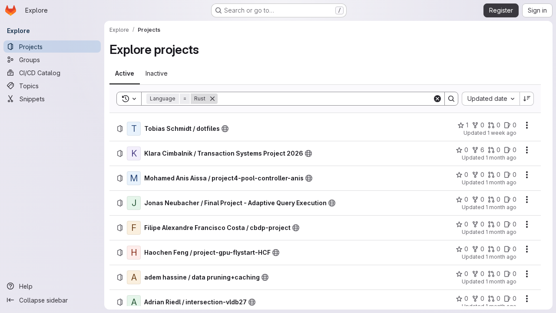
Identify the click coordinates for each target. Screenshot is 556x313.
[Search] (451, 99)
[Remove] (212, 98)
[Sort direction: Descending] (527, 99)
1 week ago (501, 133)
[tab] (124, 73)
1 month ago (501, 157)
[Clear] (437, 98)
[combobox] (491, 99)
